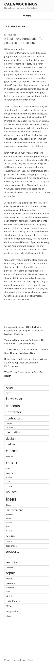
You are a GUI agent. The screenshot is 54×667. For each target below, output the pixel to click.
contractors (14, 418)
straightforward (13, 601)
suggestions (13, 611)
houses (11, 492)
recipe (8, 557)
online (10, 536)
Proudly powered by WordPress (18, 660)
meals (8, 527)
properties (11, 546)
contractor (13, 412)
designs (10, 444)
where (8, 616)
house (9, 486)
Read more (23, 299)
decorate (9, 427)
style (9, 606)
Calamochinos (21, 4)
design (11, 438)
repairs (9, 578)
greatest (9, 477)
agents (9, 392)
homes (8, 481)
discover (9, 457)
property (12, 552)
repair (10, 573)
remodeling (10, 567)
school (8, 592)
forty (8, 469)
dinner (12, 450)
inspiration (9, 515)
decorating (13, 432)
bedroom (14, 398)
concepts (13, 406)
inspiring (9, 518)
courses (9, 423)
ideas (11, 499)
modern (9, 531)
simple (9, 596)
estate (12, 462)
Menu (28, 15)
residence (10, 583)
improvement (14, 510)
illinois (8, 505)
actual (9, 387)
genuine (9, 473)
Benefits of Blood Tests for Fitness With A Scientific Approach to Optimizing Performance (25, 363)
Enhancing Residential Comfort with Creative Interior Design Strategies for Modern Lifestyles (23, 331)
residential (10, 587)
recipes (11, 562)
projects (9, 541)
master (9, 523)
